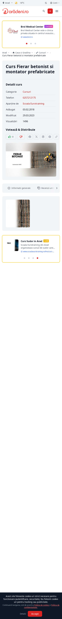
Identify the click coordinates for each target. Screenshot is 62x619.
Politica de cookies (41, 605)
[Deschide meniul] (57, 11)
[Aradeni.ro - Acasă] (15, 11)
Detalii (23, 613)
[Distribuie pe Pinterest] (49, 136)
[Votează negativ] (21, 136)
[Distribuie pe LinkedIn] (43, 136)
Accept (35, 613)
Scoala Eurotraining (33, 103)
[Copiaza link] (56, 136)
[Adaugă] (50, 11)
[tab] (27, 43)
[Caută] (43, 11)
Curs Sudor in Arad (31, 241)
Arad (4, 52)
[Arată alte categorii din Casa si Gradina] (32, 52)
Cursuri (27, 91)
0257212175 (29, 97)
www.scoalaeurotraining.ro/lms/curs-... (38, 251)
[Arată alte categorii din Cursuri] (47, 52)
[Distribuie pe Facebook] (30, 136)
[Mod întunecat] (46, 3)
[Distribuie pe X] (36, 136)
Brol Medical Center (32, 26)
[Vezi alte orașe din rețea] (8, 52)
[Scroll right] (55, 188)
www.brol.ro (28, 37)
